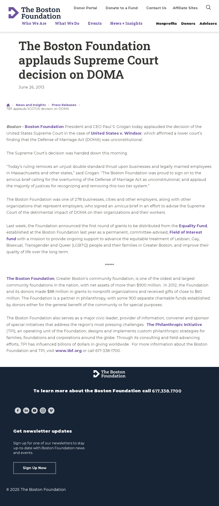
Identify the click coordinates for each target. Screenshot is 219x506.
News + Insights (126, 23)
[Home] (8, 105)
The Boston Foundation (30, 278)
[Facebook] (18, 411)
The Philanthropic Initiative (174, 324)
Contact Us (156, 8)
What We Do (67, 23)
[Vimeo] (51, 411)
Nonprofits (166, 24)
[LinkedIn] (26, 411)
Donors (188, 24)
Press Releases (64, 105)
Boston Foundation (44, 126)
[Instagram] (43, 411)
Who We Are (34, 23)
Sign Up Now (34, 468)
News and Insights (31, 105)
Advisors (208, 24)
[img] (208, 7)
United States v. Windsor (116, 133)
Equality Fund (193, 226)
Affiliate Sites (185, 8)
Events (95, 23)
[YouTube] (34, 411)
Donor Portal (85, 8)
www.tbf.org (68, 350)
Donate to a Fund (122, 8)
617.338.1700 (166, 391)
